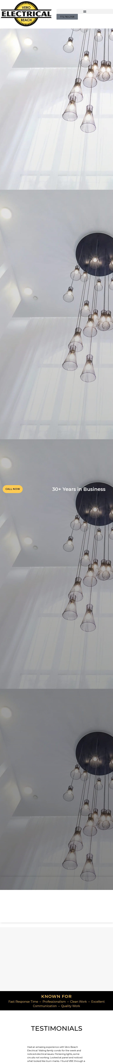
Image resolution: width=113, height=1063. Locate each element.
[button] (84, 11)
